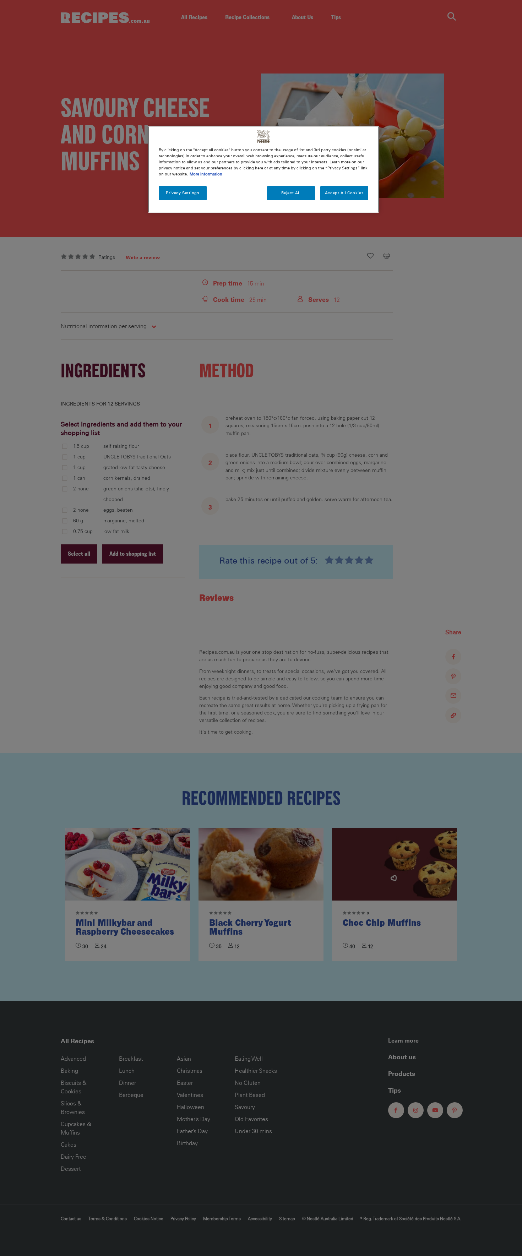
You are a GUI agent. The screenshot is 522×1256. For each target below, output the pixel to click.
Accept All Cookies (344, 192)
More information (206, 174)
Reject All (291, 192)
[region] (263, 169)
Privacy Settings (182, 192)
